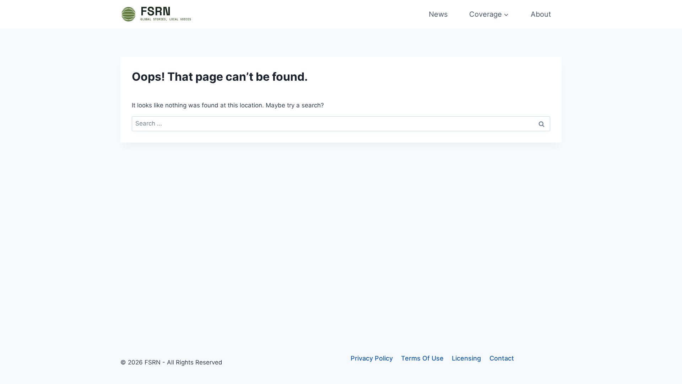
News (438, 14)
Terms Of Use (422, 358)
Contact (501, 358)
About (541, 14)
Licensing (466, 358)
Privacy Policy (372, 358)
